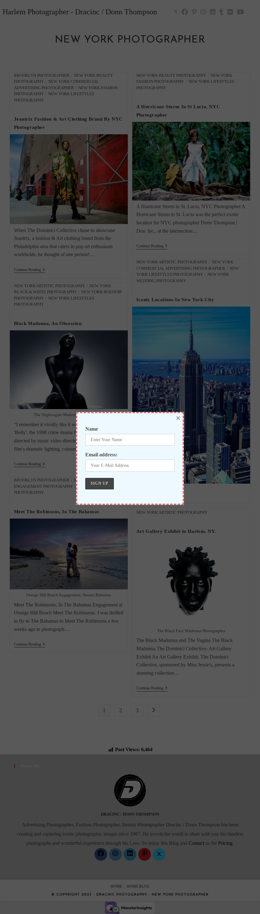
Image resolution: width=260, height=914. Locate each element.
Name (91, 429)
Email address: (101, 454)
